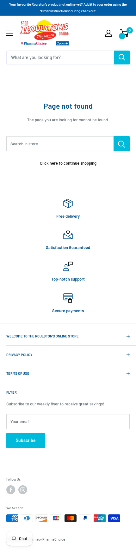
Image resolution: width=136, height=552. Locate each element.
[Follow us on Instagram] (22, 489)
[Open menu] (9, 33)
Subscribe (26, 440)
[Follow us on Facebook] (10, 489)
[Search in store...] (122, 143)
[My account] (108, 33)
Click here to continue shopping (68, 163)
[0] (124, 33)
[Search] (122, 57)
